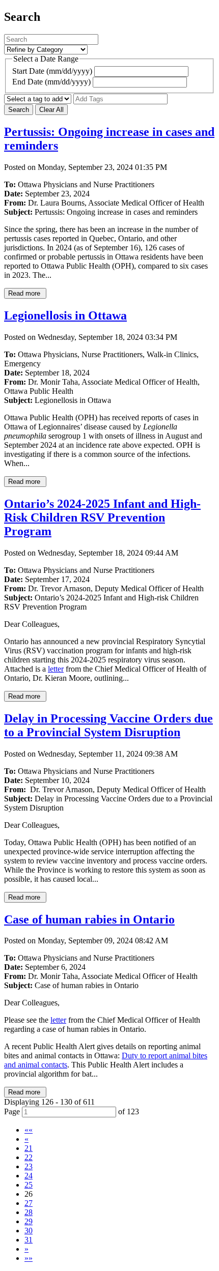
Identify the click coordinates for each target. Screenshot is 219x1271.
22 (28, 1157)
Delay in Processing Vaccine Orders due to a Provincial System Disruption (108, 725)
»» (28, 1258)
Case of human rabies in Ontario (89, 919)
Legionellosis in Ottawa (65, 315)
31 (28, 1239)
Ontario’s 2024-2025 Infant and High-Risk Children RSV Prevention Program (102, 517)
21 (28, 1148)
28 (28, 1212)
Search (18, 109)
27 (28, 1203)
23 (28, 1166)
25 (28, 1184)
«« (28, 1129)
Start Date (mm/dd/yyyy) (52, 71)
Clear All (51, 109)
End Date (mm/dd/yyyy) (51, 81)
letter (56, 669)
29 (28, 1221)
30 (28, 1230)
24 (28, 1175)
